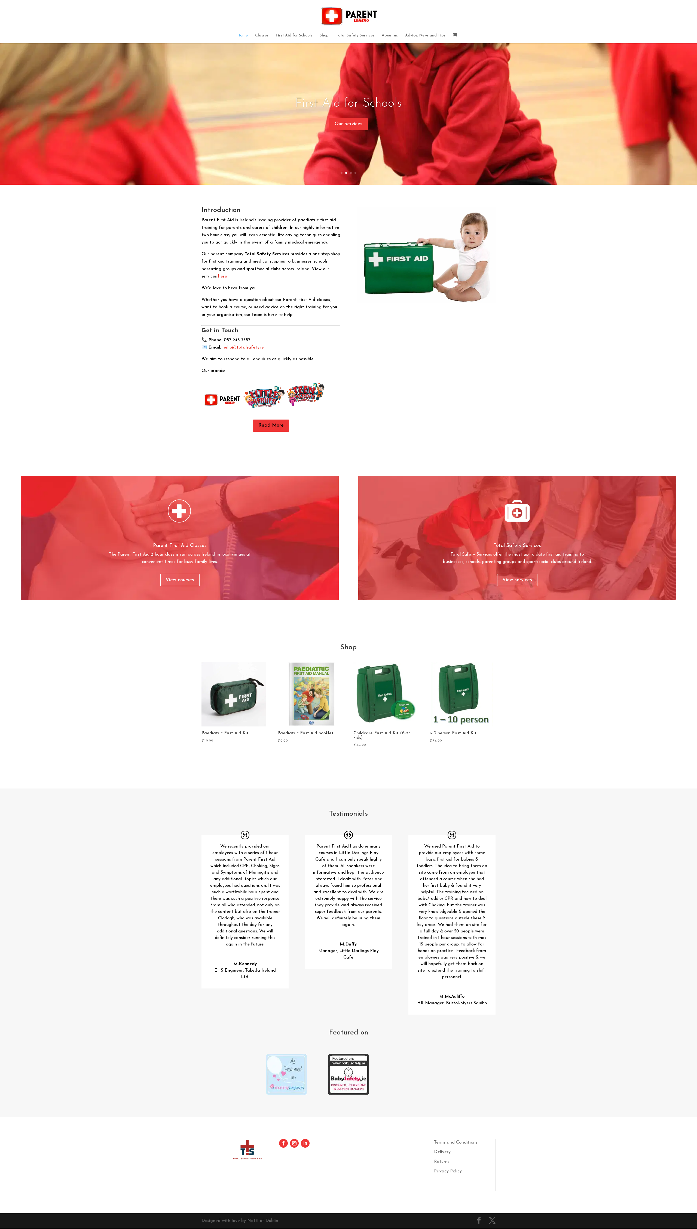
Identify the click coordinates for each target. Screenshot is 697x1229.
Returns (441, 1162)
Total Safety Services (355, 36)
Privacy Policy (448, 1171)
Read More (271, 425)
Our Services (348, 125)
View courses (180, 580)
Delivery (442, 1152)
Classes (261, 36)
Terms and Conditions (455, 1142)
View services (517, 580)
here (222, 276)
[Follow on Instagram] (294, 1143)
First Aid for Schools (294, 36)
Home (242, 36)
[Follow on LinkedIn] (305, 1143)
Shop (324, 36)
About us (390, 36)
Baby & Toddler (348, 105)
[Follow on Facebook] (283, 1143)
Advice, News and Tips (425, 36)
